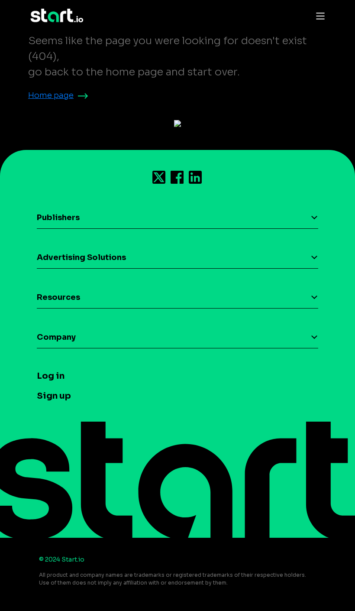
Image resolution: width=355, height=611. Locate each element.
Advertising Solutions (81, 257)
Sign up (54, 395)
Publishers (58, 217)
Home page (51, 95)
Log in (51, 375)
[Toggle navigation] (318, 15)
